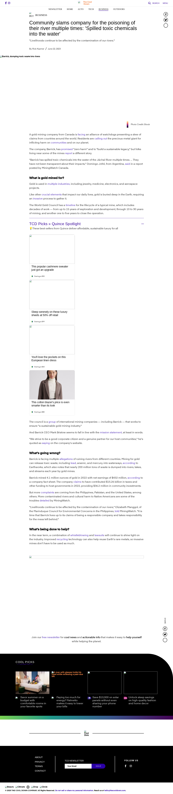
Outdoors (119, 9)
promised (67, 149)
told (117, 511)
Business (103, 9)
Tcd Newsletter (74, 761)
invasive (38, 199)
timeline (70, 205)
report (68, 153)
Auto (81, 9)
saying (46, 443)
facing (81, 134)
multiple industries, (59, 184)
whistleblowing (79, 535)
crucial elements (52, 194)
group (52, 422)
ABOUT (39, 757)
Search (155, 3)
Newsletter (55, 9)
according (129, 463)
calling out (100, 139)
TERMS (39, 766)
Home (70, 9)
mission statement (111, 432)
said (127, 164)
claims (77, 482)
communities (58, 143)
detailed (45, 500)
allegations (66, 459)
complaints (47, 492)
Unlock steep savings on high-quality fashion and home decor (142, 700)
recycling (62, 539)
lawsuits (99, 535)
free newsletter (51, 637)
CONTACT (40, 771)
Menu (165, 3)
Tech (91, 9)
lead (73, 463)
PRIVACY (40, 762)
